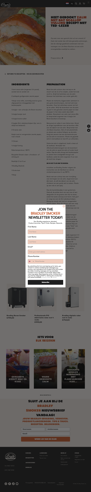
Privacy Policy (46, 277)
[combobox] (31, 261)
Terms (54, 277)
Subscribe (45, 282)
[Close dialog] (64, 206)
